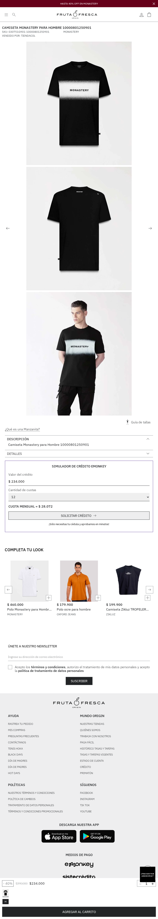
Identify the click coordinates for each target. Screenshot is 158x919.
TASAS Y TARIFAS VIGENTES (96, 754)
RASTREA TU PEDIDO (20, 724)
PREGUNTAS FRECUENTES (23, 736)
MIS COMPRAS (16, 730)
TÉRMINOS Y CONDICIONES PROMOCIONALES (35, 811)
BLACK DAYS (15, 754)
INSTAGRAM (87, 799)
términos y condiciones (48, 667)
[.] (141, 14)
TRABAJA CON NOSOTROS (95, 736)
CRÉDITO (85, 767)
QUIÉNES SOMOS (90, 730)
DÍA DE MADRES (17, 761)
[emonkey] (79, 865)
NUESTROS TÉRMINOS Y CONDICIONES (31, 793)
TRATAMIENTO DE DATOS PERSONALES (31, 805)
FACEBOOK (86, 793)
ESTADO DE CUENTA (92, 761)
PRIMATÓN (86, 773)
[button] (5, 893)
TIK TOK (85, 805)
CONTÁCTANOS (17, 742)
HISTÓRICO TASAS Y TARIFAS (97, 748)
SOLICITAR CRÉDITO (76, 516)
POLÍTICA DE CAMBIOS (21, 799)
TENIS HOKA (15, 748)
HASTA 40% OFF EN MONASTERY (79, 3)
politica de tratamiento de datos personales (51, 671)
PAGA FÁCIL (87, 742)
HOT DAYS (14, 773)
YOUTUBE (86, 811)
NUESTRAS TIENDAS (92, 724)
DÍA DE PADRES (17, 767)
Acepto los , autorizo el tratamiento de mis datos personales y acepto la (82, 669)
